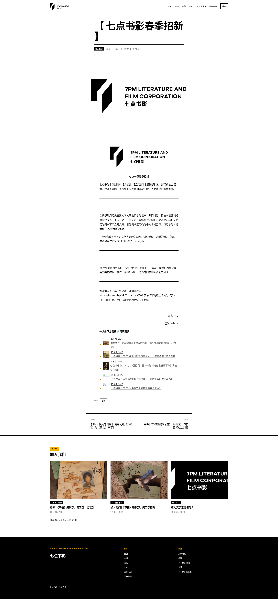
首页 (169, 6)
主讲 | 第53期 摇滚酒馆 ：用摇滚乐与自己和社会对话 (166, 425)
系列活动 (200, 6)
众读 (180, 567)
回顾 (191, 6)
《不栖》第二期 (185, 571)
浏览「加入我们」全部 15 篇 (63, 520)
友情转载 (182, 553)
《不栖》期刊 (184, 562)
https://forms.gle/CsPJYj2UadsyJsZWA (121, 295)
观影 (184, 6)
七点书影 (104, 184)
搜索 (224, 6)
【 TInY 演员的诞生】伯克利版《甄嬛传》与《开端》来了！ (110, 425)
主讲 (177, 6)
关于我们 (213, 6)
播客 (180, 558)
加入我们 (99, 49)
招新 (103, 400)
